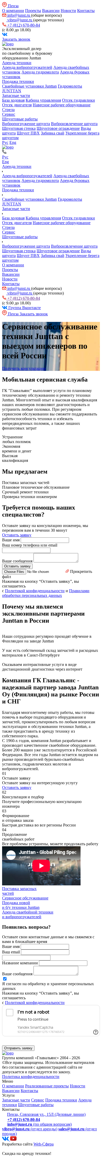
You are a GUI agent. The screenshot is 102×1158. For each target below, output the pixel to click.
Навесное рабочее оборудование (61, 105)
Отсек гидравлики (78, 100)
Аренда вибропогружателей (27, 67)
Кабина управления (43, 100)
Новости (68, 10)
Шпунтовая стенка (19, 128)
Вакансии (51, 10)
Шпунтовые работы (20, 119)
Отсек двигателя (17, 105)
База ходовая (13, 100)
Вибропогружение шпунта (26, 123)
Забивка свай (52, 133)
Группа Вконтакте (24, 307)
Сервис (8, 114)
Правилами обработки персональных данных (45, 593)
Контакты (86, 10)
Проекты (33, 10)
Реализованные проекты (47, 1086)
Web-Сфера (43, 1144)
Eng (12, 142)
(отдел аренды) (29, 1129)
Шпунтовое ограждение (58, 128)
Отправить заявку (18, 1048)
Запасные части (16, 95)
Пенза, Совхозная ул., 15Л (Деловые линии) (46, 1114)
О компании (13, 10)
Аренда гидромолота (40, 72)
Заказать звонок (16, 39)
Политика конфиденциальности (30, 1076)
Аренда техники (16, 62)
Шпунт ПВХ (28, 133)
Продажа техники (18, 81)
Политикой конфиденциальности (35, 591)
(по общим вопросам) (39, 1124)
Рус (5, 142)
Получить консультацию (24, 368)
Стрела (8, 109)
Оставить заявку (16, 535)
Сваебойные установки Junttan (29, 86)
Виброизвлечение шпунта (74, 123)
